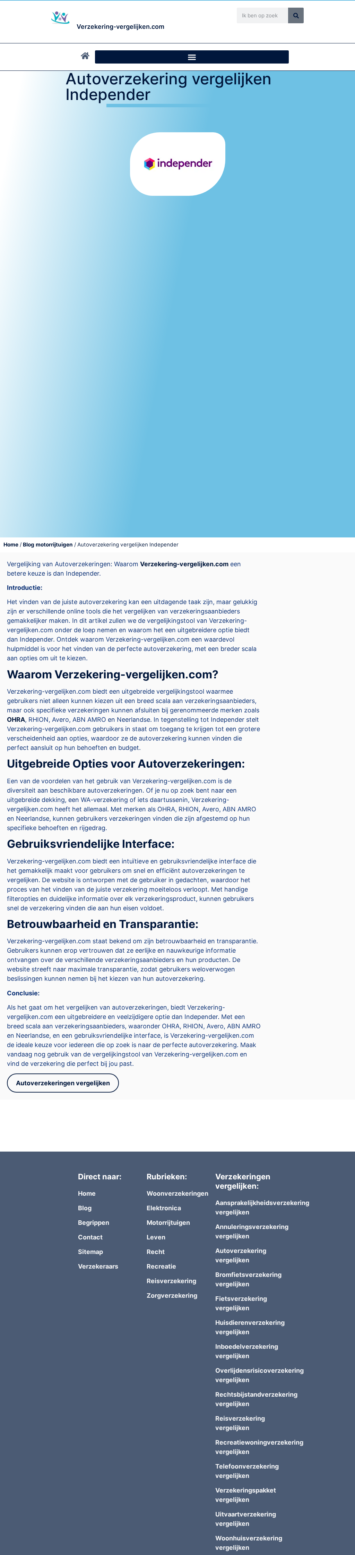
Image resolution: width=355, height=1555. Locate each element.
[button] (192, 57)
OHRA (16, 719)
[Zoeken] (296, 15)
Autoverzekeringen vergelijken (63, 1083)
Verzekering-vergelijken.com (184, 564)
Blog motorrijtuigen (48, 544)
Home (10, 544)
